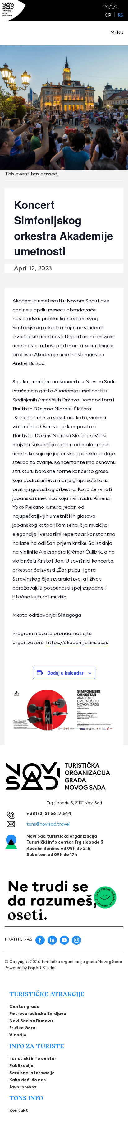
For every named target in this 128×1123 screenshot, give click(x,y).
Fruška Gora (22, 1028)
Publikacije (21, 1065)
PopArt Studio (42, 967)
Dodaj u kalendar (65, 673)
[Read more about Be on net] (111, 6)
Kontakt (18, 1110)
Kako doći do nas (27, 1080)
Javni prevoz (23, 1087)
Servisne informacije (32, 1072)
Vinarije (17, 1035)
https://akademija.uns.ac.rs (77, 642)
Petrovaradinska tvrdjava (37, 1013)
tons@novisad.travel (48, 824)
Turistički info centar (32, 1058)
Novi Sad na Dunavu (31, 1020)
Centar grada (24, 1006)
